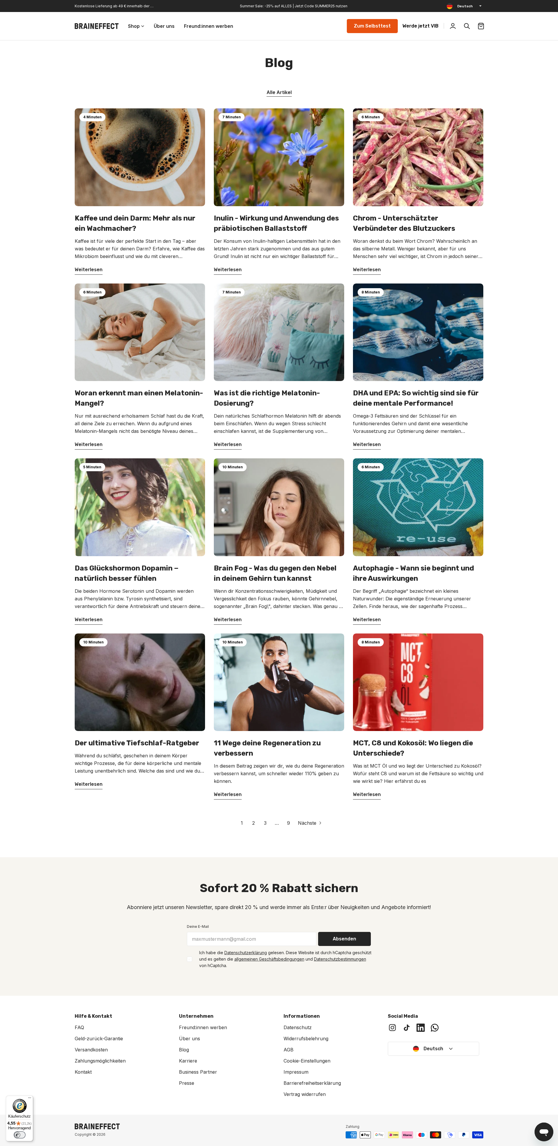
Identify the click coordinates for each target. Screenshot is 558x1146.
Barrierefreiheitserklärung (312, 1083)
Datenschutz (298, 1027)
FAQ (79, 1027)
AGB (288, 1050)
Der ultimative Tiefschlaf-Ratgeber (137, 743)
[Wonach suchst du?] (467, 26)
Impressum (296, 1072)
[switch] (19, 1134)
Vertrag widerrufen (305, 1094)
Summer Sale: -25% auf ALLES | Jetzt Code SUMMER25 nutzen (293, 6)
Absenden (344, 939)
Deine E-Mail (198, 926)
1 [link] (242, 823)
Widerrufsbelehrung (306, 1038)
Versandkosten (91, 1050)
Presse (186, 1083)
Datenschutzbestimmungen (340, 959)
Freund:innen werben (203, 1027)
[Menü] (29, 1099)
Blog (184, 1050)
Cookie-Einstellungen (307, 1061)
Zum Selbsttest (372, 26)
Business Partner (198, 1072)
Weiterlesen (89, 269)
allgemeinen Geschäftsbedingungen (269, 959)
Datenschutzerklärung (245, 952)
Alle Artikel (279, 92)
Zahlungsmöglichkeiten (100, 1061)
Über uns (189, 1038)
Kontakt (83, 1072)
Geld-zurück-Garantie (99, 1038)
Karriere (188, 1061)
